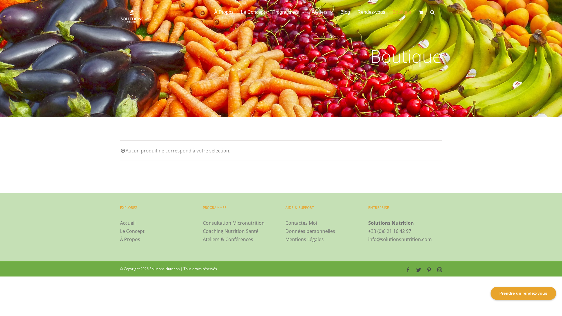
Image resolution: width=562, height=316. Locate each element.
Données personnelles (310, 231)
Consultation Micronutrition (234, 223)
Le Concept (132, 231)
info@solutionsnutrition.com (400, 239)
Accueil (128, 223)
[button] (432, 12)
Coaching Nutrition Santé (230, 231)
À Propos (130, 239)
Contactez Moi (301, 223)
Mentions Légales (304, 239)
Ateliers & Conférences (228, 239)
